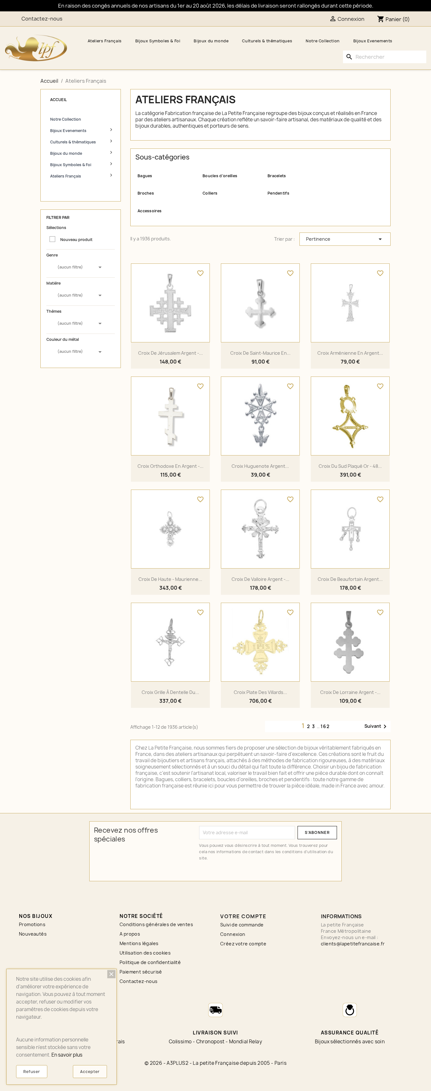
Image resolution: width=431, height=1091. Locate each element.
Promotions (32, 924)
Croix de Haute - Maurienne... (170, 579)
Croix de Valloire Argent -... (260, 579)
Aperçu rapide (170, 342)
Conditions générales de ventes (156, 924)
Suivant (376, 726)
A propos (130, 934)
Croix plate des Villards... (260, 692)
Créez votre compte (243, 944)
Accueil (58, 99)
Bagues (145, 175)
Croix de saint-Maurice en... (260, 353)
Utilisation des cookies (145, 953)
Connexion (232, 934)
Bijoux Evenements (373, 41)
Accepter (90, 1071)
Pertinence (345, 239)
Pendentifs (278, 193)
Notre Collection (323, 41)
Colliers (210, 193)
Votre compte (243, 916)
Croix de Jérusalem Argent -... (170, 353)
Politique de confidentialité (150, 962)
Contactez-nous (41, 18)
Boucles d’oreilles (220, 175)
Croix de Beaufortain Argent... (350, 579)
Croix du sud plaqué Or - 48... (350, 466)
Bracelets (277, 175)
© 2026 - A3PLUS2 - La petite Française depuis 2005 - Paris (215, 1063)
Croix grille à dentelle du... (170, 692)
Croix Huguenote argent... (260, 466)
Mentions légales (139, 943)
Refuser (31, 1071)
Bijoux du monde (211, 41)
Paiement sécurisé (141, 972)
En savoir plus (66, 1055)
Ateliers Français (105, 41)
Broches (146, 193)
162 (325, 726)
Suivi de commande (242, 925)
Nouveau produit (76, 239)
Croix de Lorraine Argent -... (350, 692)
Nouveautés (33, 934)
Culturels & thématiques (267, 41)
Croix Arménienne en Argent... (350, 353)
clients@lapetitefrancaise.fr (353, 944)
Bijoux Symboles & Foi (157, 41)
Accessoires (150, 211)
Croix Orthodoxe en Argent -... (171, 466)
